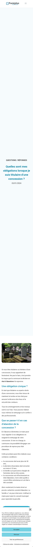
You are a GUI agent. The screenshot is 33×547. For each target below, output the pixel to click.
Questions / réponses (16, 160)
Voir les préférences (16, 539)
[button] (30, 509)
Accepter (16, 529)
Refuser (16, 534)
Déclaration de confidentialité (21, 544)
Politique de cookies (8, 544)
